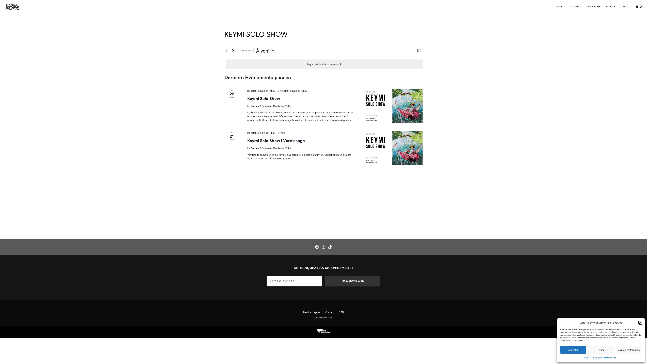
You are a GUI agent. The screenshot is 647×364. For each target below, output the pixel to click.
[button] (640, 322)
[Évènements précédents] (226, 51)
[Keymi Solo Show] (392, 106)
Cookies (588, 358)
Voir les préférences (629, 349)
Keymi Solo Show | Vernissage (276, 140)
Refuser (601, 349)
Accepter (573, 349)
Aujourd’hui (245, 50)
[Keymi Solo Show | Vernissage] (392, 148)
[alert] (324, 64)
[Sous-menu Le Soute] (580, 6)
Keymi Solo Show (263, 98)
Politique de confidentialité (604, 358)
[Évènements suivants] (233, 51)
